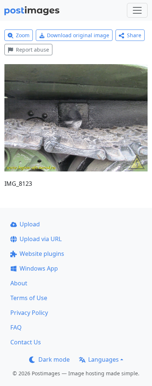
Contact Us (25, 342)
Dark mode (54, 359)
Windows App (39, 268)
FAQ (16, 327)
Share (134, 35)
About (18, 283)
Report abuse (32, 49)
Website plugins (42, 254)
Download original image (78, 35)
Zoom (23, 35)
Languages (103, 359)
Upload (30, 224)
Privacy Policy (29, 313)
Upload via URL (41, 239)
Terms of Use (28, 298)
